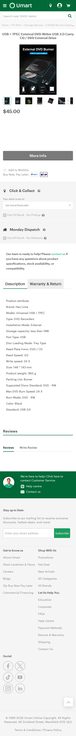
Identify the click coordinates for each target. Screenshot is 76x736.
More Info (38, 155)
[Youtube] (20, 681)
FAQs (41, 613)
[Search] (69, 16)
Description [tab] (15, 283)
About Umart (11, 557)
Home (5, 25)
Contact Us (45, 649)
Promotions (45, 557)
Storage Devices (33, 25)
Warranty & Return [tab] (45, 283)
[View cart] (68, 5)
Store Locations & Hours (19, 564)
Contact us (33, 491)
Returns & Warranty (51, 635)
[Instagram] (9, 692)
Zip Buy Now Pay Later (18, 585)
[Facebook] (9, 670)
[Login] (59, 5)
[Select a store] (50, 5)
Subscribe (62, 533)
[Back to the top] (68, 702)
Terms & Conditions (28, 730)
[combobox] (38, 16)
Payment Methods (50, 628)
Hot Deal (44, 564)
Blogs (7, 578)
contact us (58, 254)
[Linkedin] (20, 692)
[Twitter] (20, 670)
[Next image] (68, 100)
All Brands (45, 585)
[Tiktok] (9, 681)
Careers (8, 571)
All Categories (47, 578)
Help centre (34, 486)
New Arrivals (46, 571)
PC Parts (16, 25)
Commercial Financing (18, 592)
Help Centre (46, 620)
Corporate (44, 606)
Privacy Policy (52, 730)
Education (44, 599)
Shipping (44, 642)
